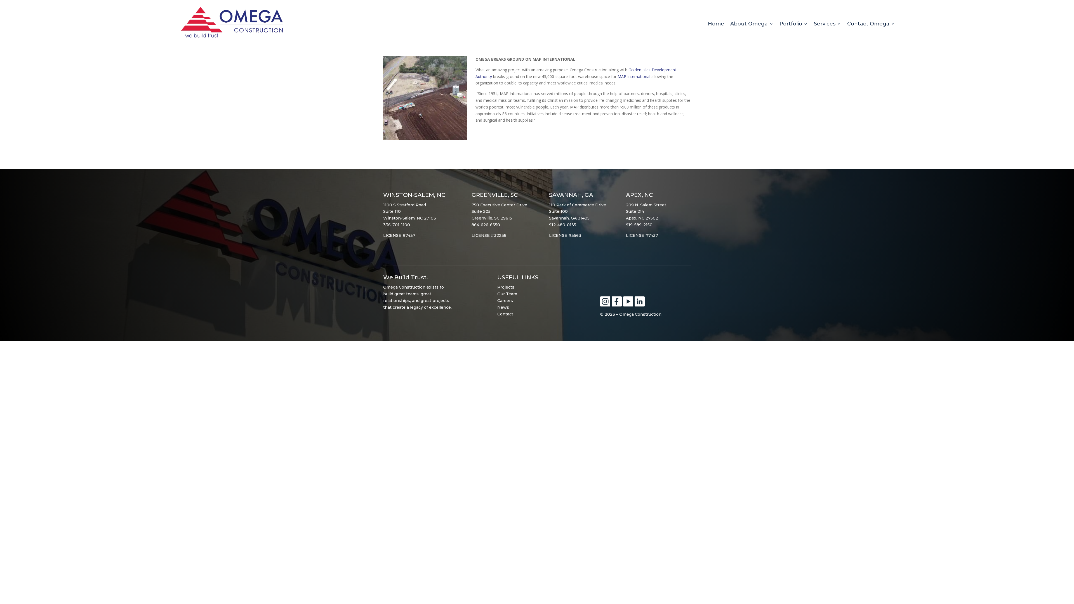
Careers (505, 300)
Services (824, 24)
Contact (505, 314)
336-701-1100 (396, 224)
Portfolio (790, 24)
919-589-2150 (639, 224)
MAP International (634, 76)
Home (716, 24)
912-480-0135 (562, 224)
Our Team (507, 293)
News (503, 307)
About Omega (749, 24)
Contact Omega (868, 24)
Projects (505, 287)
